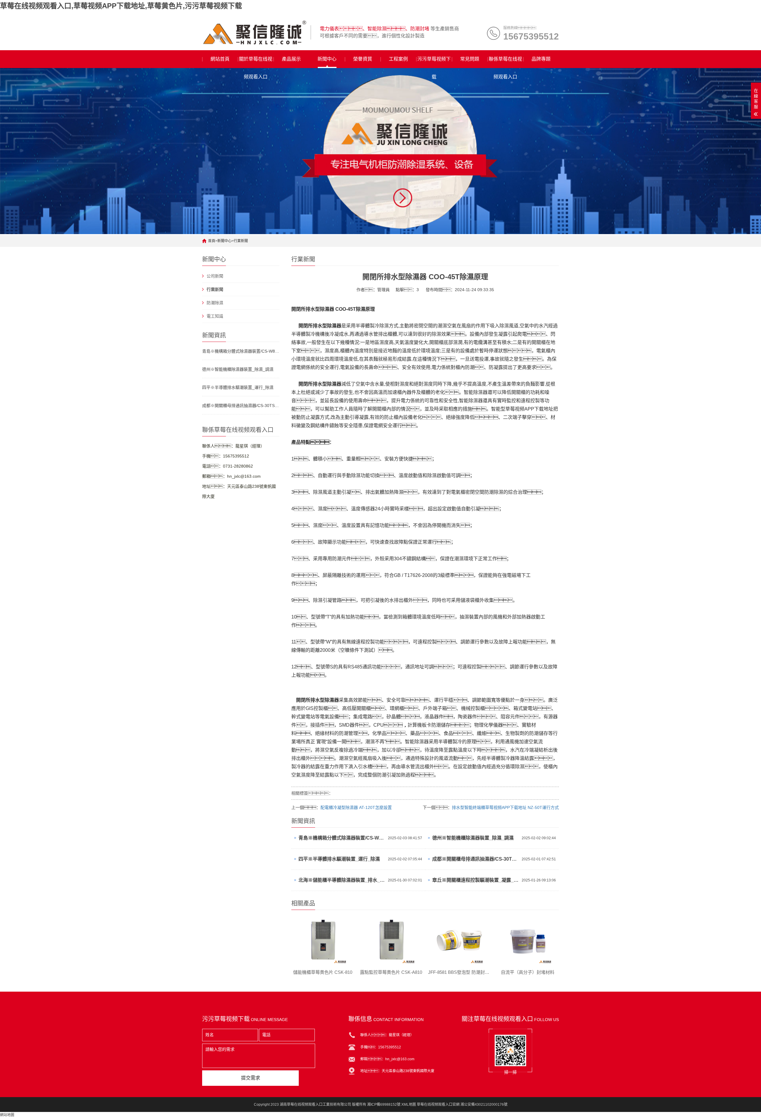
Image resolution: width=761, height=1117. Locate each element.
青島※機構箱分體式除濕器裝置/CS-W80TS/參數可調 (240, 351)
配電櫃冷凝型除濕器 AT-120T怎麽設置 (356, 807)
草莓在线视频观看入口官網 (438, 1104)
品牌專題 (541, 58)
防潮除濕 (215, 302)
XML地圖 (408, 1104)
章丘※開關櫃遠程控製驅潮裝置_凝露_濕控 (475, 880)
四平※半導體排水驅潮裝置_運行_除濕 (237, 387)
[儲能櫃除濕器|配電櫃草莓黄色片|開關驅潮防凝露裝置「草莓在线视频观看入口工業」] (254, 32)
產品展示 (291, 58)
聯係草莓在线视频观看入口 (505, 62)
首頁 (211, 241)
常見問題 (469, 58)
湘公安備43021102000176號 (483, 1104)
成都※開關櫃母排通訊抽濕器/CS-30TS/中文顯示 (240, 405)
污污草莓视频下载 (434, 62)
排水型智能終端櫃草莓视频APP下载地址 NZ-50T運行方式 (505, 807)
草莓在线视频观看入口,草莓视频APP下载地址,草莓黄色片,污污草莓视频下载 (121, 6)
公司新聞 (215, 276)
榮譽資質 (362, 58)
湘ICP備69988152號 (383, 1104)
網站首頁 (219, 58)
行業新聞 (241, 241)
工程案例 (398, 58)
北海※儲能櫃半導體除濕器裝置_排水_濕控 (341, 880)
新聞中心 (327, 58)
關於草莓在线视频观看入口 (255, 62)
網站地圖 (7, 1115)
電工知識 (215, 316)
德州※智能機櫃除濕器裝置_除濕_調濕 (237, 369)
